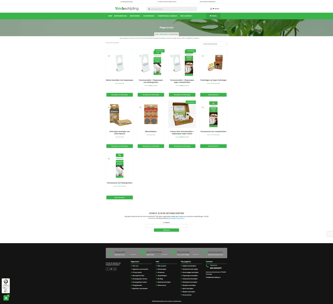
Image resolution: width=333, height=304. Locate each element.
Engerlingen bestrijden (190, 275)
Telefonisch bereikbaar (208, 1)
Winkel (214, 16)
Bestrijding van (120, 16)
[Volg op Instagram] (115, 269)
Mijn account (211, 8)
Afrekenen (161, 272)
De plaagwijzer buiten (140, 282)
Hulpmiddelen (148, 16)
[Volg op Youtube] (111, 269)
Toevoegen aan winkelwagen (119, 94)
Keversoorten (187, 295)
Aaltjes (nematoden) (189, 266)
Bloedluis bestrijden (189, 285)
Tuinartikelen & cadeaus (167, 16)
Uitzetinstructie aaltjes (190, 269)
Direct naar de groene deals (167, 1)
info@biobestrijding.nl (213, 277)
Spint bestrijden (188, 288)
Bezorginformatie (138, 275)
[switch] (6, 291)
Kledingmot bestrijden (190, 282)
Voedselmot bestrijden (190, 279)
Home (110, 16)
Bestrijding (164, 34)
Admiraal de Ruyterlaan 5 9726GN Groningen (216, 273)
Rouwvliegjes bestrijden (190, 272)
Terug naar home (127, 1)
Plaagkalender (137, 285)
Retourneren (162, 285)
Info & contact (186, 16)
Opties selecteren (213, 94)
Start (157, 34)
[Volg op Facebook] (107, 269)
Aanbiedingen (162, 275)
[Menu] (9, 279)
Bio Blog (160, 279)
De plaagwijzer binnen (140, 279)
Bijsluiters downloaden (140, 288)
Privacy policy (137, 272)
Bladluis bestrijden (189, 292)
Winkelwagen (162, 269)
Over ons (135, 266)
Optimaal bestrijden (164, 282)
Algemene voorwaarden (140, 269)
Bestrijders (135, 16)
